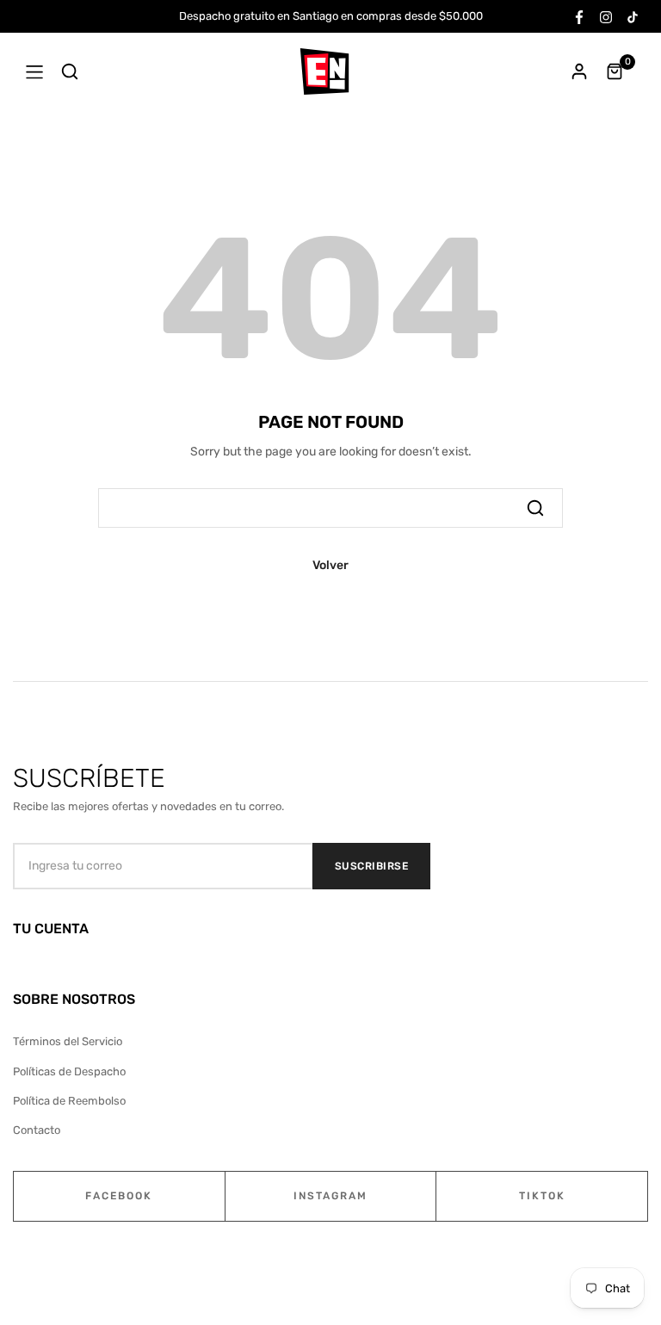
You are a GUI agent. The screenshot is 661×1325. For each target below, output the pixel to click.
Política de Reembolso (69, 1100)
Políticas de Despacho (69, 1071)
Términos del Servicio (67, 1041)
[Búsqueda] (535, 508)
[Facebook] (579, 15)
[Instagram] (606, 15)
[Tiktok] (632, 15)
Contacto (36, 1130)
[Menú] (34, 71)
